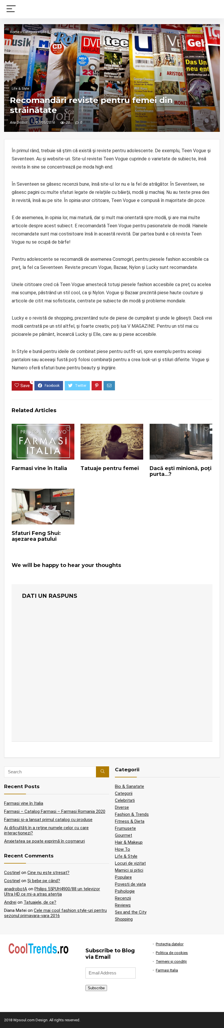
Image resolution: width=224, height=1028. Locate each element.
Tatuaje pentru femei (109, 468)
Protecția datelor (169, 944)
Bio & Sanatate (129, 786)
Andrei (10, 902)
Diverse (122, 807)
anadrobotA (15, 888)
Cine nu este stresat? (48, 872)
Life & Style (49, 32)
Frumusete (125, 828)
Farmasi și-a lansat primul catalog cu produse (48, 819)
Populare (123, 877)
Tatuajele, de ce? (40, 902)
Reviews (123, 905)
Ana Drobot (18, 122)
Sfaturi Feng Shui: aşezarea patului (36, 536)
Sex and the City (130, 912)
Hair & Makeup (129, 842)
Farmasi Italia (167, 970)
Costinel (12, 872)
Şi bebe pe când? (43, 880)
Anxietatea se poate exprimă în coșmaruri (44, 841)
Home (14, 32)
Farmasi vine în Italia (39, 468)
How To (122, 849)
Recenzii (123, 898)
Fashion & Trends (132, 814)
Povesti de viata (130, 884)
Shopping (124, 919)
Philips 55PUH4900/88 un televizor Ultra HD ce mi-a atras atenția (52, 891)
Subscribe (96, 988)
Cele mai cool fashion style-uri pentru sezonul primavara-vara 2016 (55, 913)
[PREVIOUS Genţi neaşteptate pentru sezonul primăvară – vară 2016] (6, 1013)
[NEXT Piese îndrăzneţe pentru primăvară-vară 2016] (218, 1013)
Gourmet (123, 835)
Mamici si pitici (129, 870)
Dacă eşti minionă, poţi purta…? (180, 471)
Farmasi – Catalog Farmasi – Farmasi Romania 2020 (54, 811)
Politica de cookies (172, 953)
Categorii (30, 32)
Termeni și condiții (171, 961)
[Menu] (11, 9)
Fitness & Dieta (129, 821)
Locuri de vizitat (130, 863)
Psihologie (125, 891)
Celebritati (125, 800)
